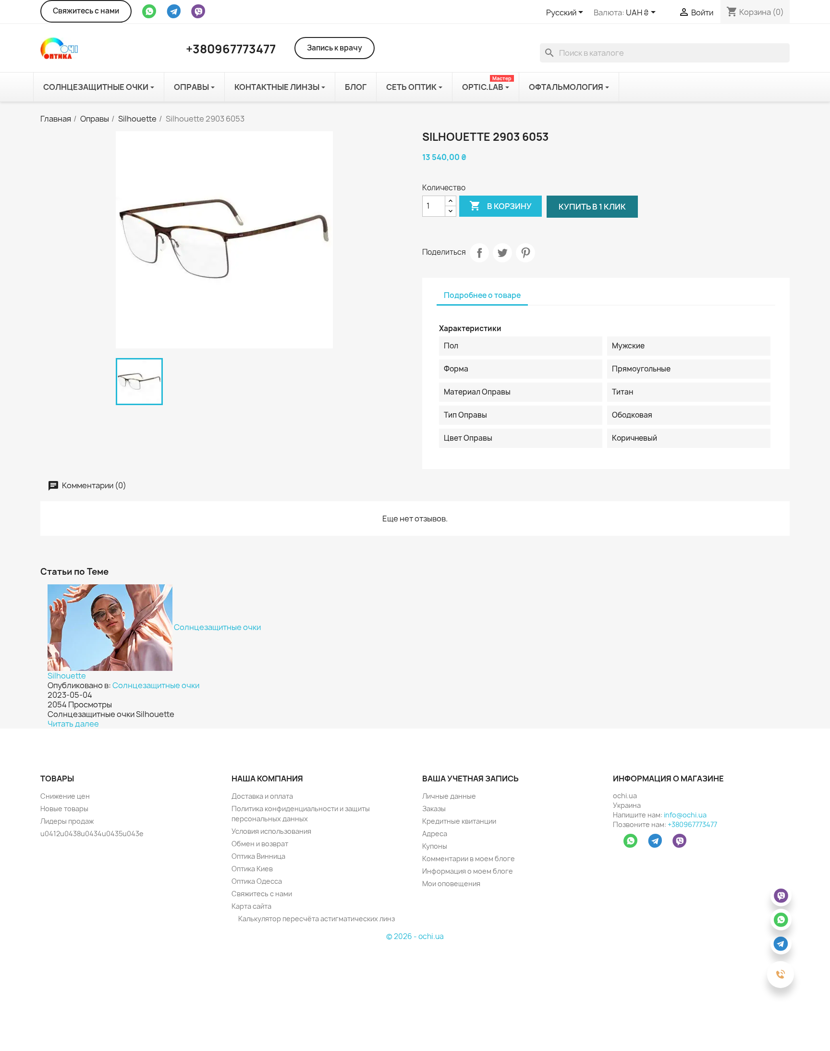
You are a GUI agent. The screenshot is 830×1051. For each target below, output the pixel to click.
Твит (502, 252)
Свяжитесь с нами (86, 11)
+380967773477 (692, 824)
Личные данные (449, 796)
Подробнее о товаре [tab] (482, 295)
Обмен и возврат (260, 843)
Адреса (434, 833)
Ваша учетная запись (470, 778)
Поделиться (479, 252)
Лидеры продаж (67, 821)
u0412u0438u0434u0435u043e (92, 833)
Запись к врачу (334, 48)
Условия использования (271, 831)
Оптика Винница (258, 856)
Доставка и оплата (262, 796)
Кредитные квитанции (459, 821)
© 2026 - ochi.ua (415, 936)
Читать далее (73, 723)
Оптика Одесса (257, 881)
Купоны (434, 846)
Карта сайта (251, 906)
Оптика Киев (252, 868)
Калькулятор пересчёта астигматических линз (316, 918)
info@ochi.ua (685, 814)
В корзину (500, 205)
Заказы (434, 808)
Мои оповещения (451, 883)
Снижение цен (65, 796)
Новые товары (64, 808)
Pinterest (525, 252)
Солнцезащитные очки (155, 685)
